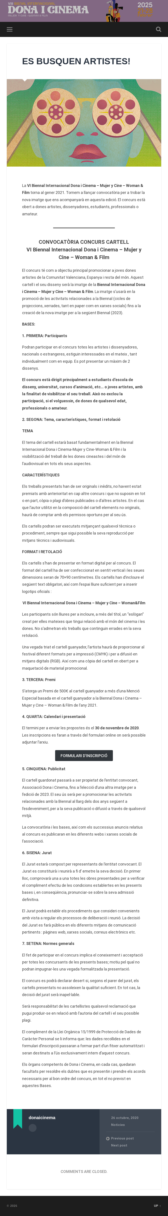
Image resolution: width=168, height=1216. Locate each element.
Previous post (122, 1138)
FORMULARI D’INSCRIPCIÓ (84, 755)
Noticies (118, 1125)
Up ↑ (157, 1205)
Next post (119, 1145)
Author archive (33, 1128)
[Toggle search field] (158, 29)
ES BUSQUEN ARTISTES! (76, 61)
